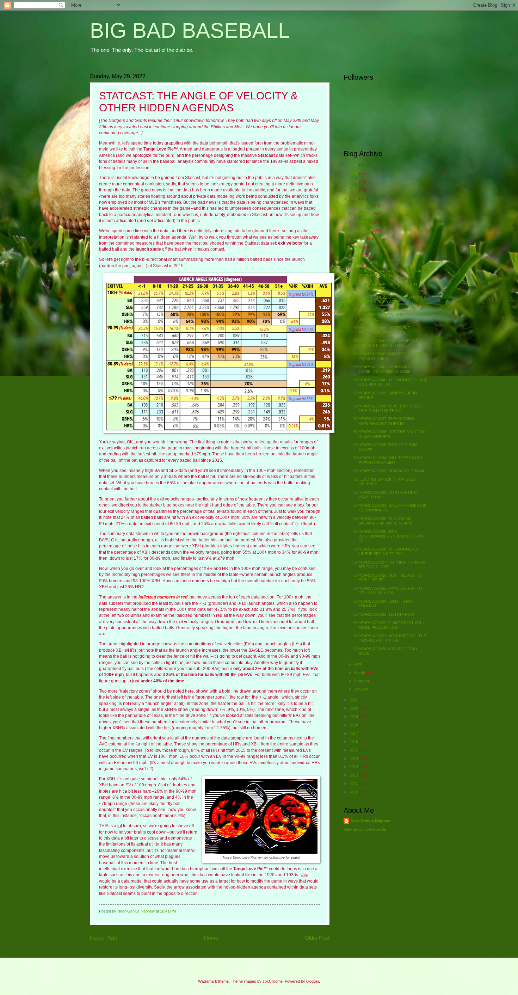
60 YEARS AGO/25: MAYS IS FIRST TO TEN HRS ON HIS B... (387, 590)
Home (211, 938)
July (358, 247)
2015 (354, 750)
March (360, 672)
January (361, 689)
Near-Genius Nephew (370, 820)
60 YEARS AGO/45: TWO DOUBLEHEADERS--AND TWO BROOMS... (383, 314)
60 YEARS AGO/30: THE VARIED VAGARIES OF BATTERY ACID (383, 520)
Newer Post (103, 938)
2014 (354, 758)
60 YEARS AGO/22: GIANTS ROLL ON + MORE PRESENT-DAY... (388, 625)
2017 (354, 733)
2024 (354, 181)
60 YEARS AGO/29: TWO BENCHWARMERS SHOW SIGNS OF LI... (389, 536)
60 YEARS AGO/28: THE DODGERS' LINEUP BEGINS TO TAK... (385, 551)
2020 (354, 708)
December (363, 205)
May (358, 264)
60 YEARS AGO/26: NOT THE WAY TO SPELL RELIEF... (387, 577)
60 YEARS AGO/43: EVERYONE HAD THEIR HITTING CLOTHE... (386, 343)
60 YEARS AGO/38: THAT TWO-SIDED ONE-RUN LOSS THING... (387, 408)
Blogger (312, 981)
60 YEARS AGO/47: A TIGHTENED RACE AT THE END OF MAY (389, 273)
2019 (354, 716)
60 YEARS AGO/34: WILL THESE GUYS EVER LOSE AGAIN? (388, 460)
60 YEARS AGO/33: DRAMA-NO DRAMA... (390, 471)
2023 (354, 190)
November (363, 213)
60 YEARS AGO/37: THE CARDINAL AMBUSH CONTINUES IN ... (385, 421)
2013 (354, 766)
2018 (354, 725)
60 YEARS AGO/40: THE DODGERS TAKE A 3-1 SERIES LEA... (390, 382)
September (364, 230)
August (360, 239)
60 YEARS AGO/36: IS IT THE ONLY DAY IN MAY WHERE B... (389, 434)
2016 (354, 741)
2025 (354, 173)
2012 (354, 775)
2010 (354, 792)
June (359, 255)
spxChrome (273, 981)
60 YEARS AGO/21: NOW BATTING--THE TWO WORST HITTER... (389, 638)
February (362, 681)
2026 (354, 165)
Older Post (317, 938)
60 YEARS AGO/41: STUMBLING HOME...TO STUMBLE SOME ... (384, 369)
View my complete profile (365, 829)
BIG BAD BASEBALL (190, 30)
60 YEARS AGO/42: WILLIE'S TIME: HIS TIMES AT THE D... (388, 356)
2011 (354, 783)
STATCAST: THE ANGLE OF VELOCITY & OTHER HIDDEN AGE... (389, 299)
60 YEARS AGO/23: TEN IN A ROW (383, 614)
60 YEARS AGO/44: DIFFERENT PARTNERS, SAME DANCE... (381, 330)
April (358, 664)
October (361, 222)
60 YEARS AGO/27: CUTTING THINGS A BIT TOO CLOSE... (389, 564)
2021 (354, 700)
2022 (354, 198)
